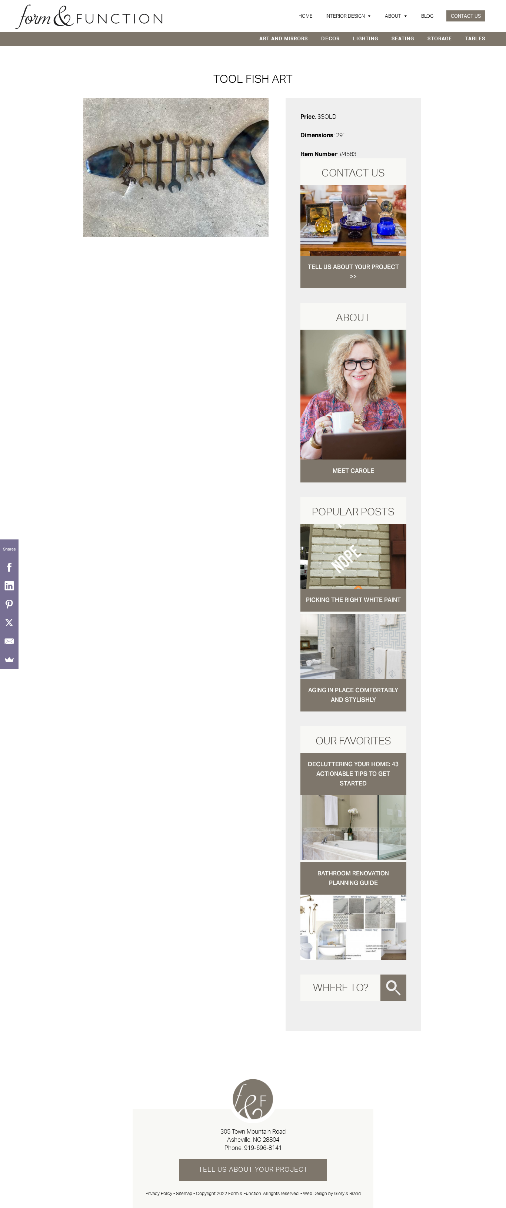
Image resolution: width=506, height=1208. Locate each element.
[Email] (9, 641)
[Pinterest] (9, 604)
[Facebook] (9, 567)
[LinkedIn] (9, 585)
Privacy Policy (159, 1193)
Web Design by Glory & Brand (332, 1193)
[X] (9, 622)
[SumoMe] (9, 659)
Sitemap (184, 1193)
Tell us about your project (253, 1170)
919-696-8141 (263, 1148)
